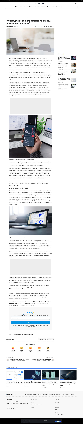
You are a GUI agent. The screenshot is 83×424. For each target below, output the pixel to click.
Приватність (9, 379)
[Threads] (80, 0)
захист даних (24, 334)
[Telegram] (77, 0)
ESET (49, 66)
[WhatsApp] (78, 0)
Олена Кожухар (9, 26)
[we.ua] (17, 408)
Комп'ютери (52, 394)
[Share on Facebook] (41, 26)
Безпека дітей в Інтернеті (68, 394)
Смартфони (45, 394)
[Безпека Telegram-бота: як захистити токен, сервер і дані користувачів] (32, 375)
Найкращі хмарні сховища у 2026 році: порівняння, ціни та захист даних (64, 79)
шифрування (30, 334)
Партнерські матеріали (29, 379)
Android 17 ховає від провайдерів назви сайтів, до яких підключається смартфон (14, 382)
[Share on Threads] (44, 26)
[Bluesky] (81, 0)
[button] (58, 421)
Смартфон (44, 379)
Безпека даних (17, 334)
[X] (76, 0)
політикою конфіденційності (36, 325)
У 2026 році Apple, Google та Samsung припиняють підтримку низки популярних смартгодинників (64, 72)
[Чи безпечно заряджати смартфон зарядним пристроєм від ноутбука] (73, 65)
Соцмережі (58, 394)
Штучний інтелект (37, 394)
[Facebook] (75, 0)
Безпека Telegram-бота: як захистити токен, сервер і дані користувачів (32, 382)
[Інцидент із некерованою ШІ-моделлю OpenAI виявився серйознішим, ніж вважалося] (73, 58)
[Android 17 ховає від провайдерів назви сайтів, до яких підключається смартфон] (14, 375)
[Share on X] (43, 26)
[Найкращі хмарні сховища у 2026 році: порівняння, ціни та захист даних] (73, 80)
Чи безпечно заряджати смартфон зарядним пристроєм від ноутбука (63, 64)
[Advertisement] (41, 11)
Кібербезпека (29, 394)
